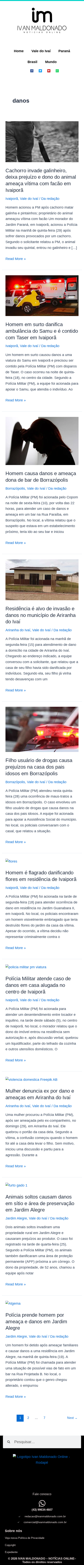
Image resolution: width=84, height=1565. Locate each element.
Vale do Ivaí (41, 51)
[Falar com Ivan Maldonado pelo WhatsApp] (42, 1503)
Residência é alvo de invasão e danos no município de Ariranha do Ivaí (40, 615)
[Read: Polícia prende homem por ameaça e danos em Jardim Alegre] (13, 1303)
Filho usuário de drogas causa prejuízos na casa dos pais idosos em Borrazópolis (38, 766)
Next (72, 1417)
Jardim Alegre (16, 1218)
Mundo (51, 62)
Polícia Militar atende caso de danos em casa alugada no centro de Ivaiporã (38, 985)
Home (19, 51)
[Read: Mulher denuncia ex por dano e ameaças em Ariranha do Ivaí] (31, 1079)
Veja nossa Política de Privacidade (24, 1537)
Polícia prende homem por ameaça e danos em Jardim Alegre (36, 1321)
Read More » (15, 258)
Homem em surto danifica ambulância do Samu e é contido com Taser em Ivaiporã (41, 330)
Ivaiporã (11, 199)
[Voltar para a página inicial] (42, 20)
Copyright (10, 1545)
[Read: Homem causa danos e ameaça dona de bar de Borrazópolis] (42, 441)
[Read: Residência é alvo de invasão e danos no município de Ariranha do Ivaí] (42, 579)
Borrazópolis (15, 488)
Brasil (32, 62)
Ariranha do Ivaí (17, 630)
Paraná (64, 51)
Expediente (11, 1552)
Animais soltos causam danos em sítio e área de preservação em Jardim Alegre (39, 1203)
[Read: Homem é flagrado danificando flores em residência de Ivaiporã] (11, 861)
